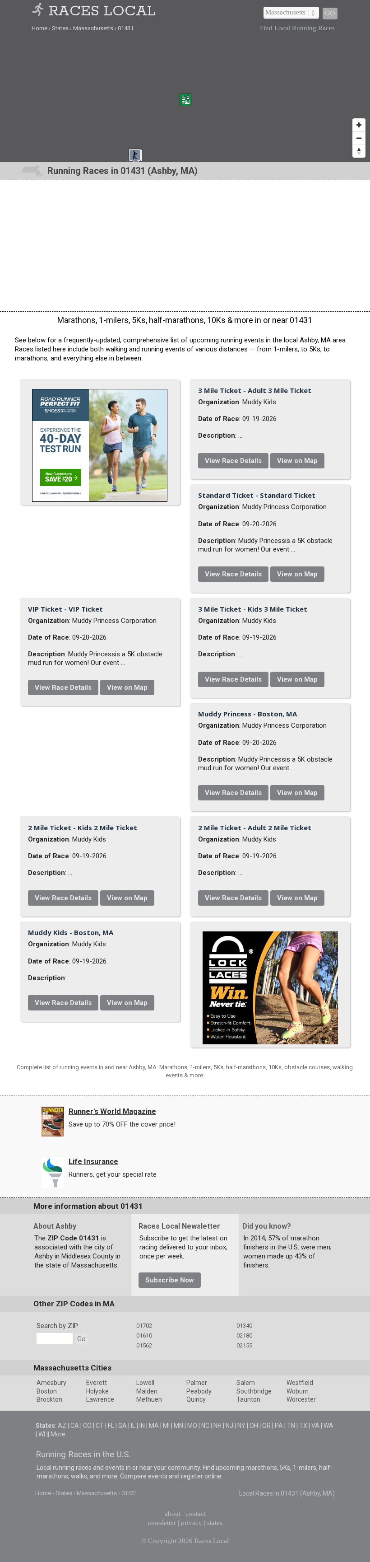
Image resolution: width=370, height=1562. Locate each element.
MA (154, 1425)
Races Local (102, 11)
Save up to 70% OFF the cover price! (122, 1124)
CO (87, 1425)
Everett (96, 1382)
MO (192, 1425)
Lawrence (100, 1399)
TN (291, 1425)
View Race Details (233, 461)
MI (166, 1425)
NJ (229, 1425)
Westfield (300, 1382)
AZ (62, 1425)
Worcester (301, 1399)
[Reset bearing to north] (358, 151)
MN (178, 1425)
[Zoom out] (358, 138)
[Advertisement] (185, 245)
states (214, 1522)
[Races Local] (39, 11)
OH (254, 1425)
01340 (244, 1325)
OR (266, 1425)
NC (205, 1425)
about (172, 1513)
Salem (245, 1382)
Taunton (248, 1399)
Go (330, 13)
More (58, 1434)
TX (303, 1425)
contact (195, 1513)
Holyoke (97, 1391)
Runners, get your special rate (113, 1174)
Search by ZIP (57, 1326)
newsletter (162, 1522)
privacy (191, 1522)
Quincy (196, 1399)
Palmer (196, 1382)
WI (41, 1434)
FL (111, 1425)
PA (279, 1425)
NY (241, 1425)
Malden (146, 1391)
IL (133, 1425)
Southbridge (254, 1391)
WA (328, 1425)
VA (315, 1425)
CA (74, 1425)
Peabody (199, 1391)
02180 (244, 1335)
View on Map (297, 461)
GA (122, 1425)
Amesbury (51, 1382)
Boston (47, 1391)
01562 (144, 1345)
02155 (244, 1345)
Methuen (149, 1399)
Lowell (145, 1382)
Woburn (298, 1391)
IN (142, 1425)
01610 (144, 1335)
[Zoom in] (358, 124)
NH (217, 1425)
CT (100, 1425)
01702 (144, 1325)
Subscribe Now (169, 1280)
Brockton (49, 1399)
